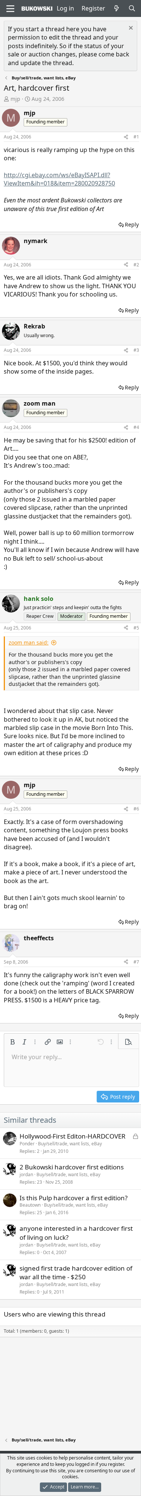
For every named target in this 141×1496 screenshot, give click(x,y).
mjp (15, 98)
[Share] (126, 137)
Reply (132, 224)
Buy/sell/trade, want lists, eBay (70, 1143)
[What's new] (116, 8)
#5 (136, 628)
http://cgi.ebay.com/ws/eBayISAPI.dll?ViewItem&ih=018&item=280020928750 (59, 179)
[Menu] (10, 8)
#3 (136, 350)
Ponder (27, 1143)
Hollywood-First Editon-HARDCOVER (73, 1136)
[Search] (131, 8)
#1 (136, 137)
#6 (136, 809)
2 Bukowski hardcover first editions (72, 1167)
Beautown (30, 1205)
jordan (26, 1174)
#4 (136, 427)
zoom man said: (29, 642)
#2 (136, 264)
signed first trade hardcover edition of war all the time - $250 (76, 1273)
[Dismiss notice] (130, 29)
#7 (136, 962)
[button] (12, 1042)
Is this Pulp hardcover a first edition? (73, 1197)
